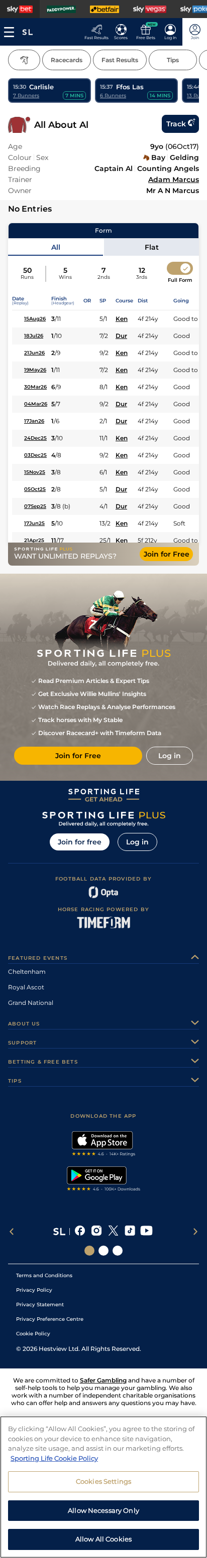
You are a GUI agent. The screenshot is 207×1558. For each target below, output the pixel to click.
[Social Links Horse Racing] (103, 1251)
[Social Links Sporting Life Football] (118, 1251)
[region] (103, 1487)
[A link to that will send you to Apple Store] (104, 1144)
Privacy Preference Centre (49, 1319)
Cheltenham (27, 971)
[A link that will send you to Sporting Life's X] (113, 1232)
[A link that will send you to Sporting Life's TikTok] (130, 1232)
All (55, 247)
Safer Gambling (103, 1380)
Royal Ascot (26, 987)
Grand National (30, 1002)
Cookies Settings (103, 1481)
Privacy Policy (34, 1290)
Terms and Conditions (44, 1275)
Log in (137, 841)
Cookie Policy (33, 1333)
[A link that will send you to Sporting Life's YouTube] (146, 1232)
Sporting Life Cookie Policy (54, 1458)
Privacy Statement (40, 1304)
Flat (152, 247)
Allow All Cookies (103, 1539)
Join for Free (166, 554)
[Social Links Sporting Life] (89, 1251)
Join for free (79, 841)
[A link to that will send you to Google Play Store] (104, 1179)
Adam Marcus (173, 179)
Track (176, 123)
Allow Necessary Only (103, 1510)
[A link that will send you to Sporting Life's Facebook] (80, 1232)
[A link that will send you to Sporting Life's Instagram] (96, 1232)
